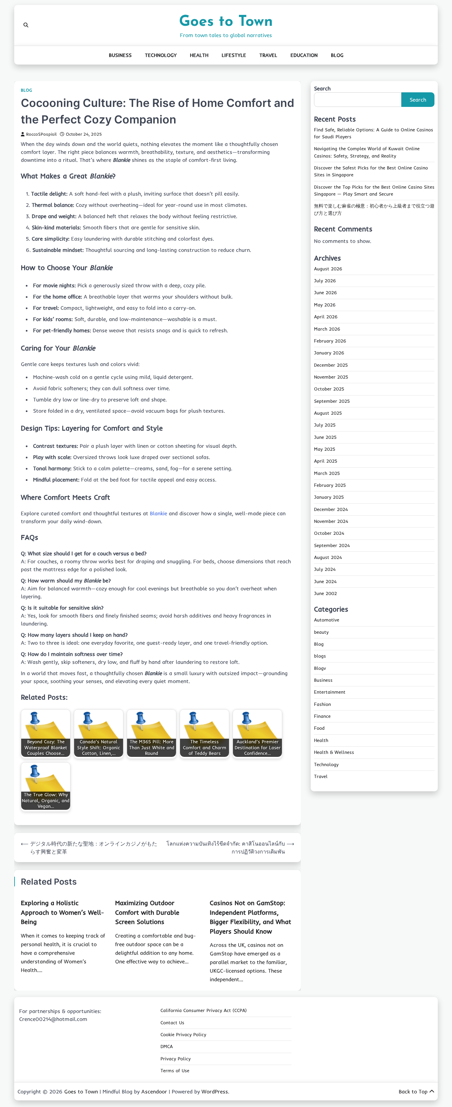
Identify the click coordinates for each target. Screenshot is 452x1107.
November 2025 (331, 377)
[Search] (26, 25)
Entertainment (329, 692)
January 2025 (329, 497)
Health (199, 55)
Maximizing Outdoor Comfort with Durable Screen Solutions (147, 912)
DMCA (166, 1046)
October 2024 (329, 533)
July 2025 (325, 425)
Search (322, 88)
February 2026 (330, 341)
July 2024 (325, 570)
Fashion (322, 705)
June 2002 (325, 594)
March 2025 (327, 473)
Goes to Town (226, 22)
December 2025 (331, 365)
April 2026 (326, 317)
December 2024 (331, 509)
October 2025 (329, 389)
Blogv (320, 668)
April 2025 (325, 461)
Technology (161, 55)
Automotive (326, 620)
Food (319, 728)
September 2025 (332, 401)
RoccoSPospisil (41, 134)
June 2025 (325, 437)
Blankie (158, 513)
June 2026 (325, 293)
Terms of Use (174, 1071)
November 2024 (331, 522)
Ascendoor (154, 1091)
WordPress (215, 1091)
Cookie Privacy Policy (183, 1035)
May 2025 (324, 449)
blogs (320, 656)
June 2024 (325, 581)
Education (304, 55)
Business (120, 55)
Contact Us (172, 1023)
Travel (268, 55)
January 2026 (329, 353)
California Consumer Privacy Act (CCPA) (203, 1010)
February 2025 (330, 485)
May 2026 (325, 305)
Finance (322, 716)
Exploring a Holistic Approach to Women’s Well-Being (62, 912)
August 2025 (328, 413)
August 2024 (328, 558)
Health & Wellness (334, 753)
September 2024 (332, 545)
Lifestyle (234, 55)
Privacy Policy (175, 1059)
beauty (321, 632)
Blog (337, 55)
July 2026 (325, 281)
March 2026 (327, 329)
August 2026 (328, 269)
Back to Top (413, 1091)
